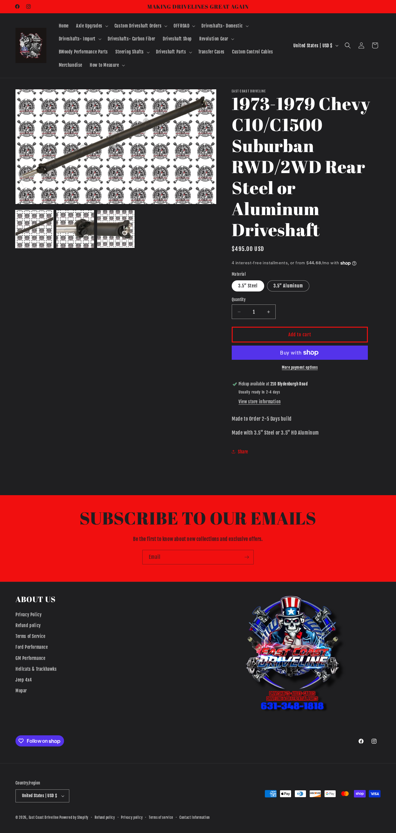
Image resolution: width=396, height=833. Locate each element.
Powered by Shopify (73, 817)
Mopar (21, 690)
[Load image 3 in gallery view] (116, 229)
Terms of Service (30, 636)
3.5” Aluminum (288, 285)
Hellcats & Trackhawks (36, 669)
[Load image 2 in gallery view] (75, 229)
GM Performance (30, 658)
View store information (260, 401)
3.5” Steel (248, 285)
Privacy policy (132, 817)
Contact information (194, 817)
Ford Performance (31, 647)
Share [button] (243, 451)
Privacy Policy (28, 614)
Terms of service (161, 817)
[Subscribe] (246, 557)
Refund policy (28, 625)
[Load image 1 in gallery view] (34, 229)
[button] (91, 25)
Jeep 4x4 (23, 679)
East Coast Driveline (44, 817)
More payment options (300, 367)
